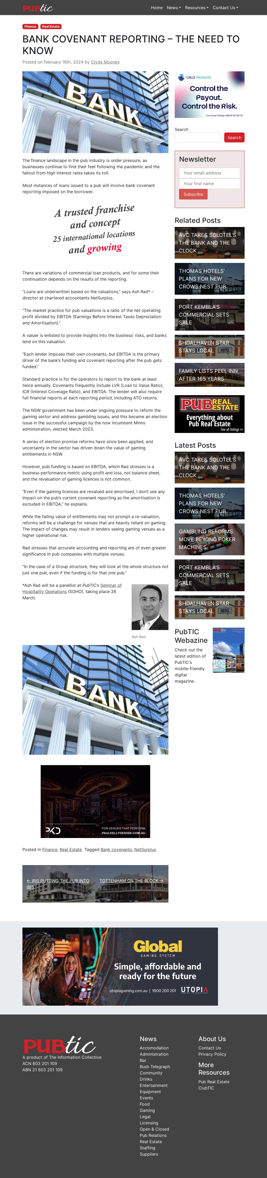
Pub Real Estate (213, 1081)
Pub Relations (153, 1135)
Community (151, 1072)
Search (181, 129)
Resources (195, 7)
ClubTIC (206, 1088)
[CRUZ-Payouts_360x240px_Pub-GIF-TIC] (210, 94)
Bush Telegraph (155, 1066)
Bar (143, 1060)
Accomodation (154, 1047)
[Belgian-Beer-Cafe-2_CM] (95, 232)
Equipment (150, 1091)
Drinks (146, 1079)
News (172, 7)
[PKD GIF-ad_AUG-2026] (95, 801)
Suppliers (149, 1154)
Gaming (147, 1110)
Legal (145, 1116)
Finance (30, 26)
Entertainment (154, 1085)
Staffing (147, 1147)
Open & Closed (154, 1129)
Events (146, 1097)
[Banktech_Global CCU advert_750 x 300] (120, 966)
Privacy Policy (212, 1054)
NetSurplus (145, 849)
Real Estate (50, 26)
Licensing (149, 1122)
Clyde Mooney (105, 62)
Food (145, 1104)
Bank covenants (116, 849)
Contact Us (224, 7)
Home (157, 7)
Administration (154, 1054)
